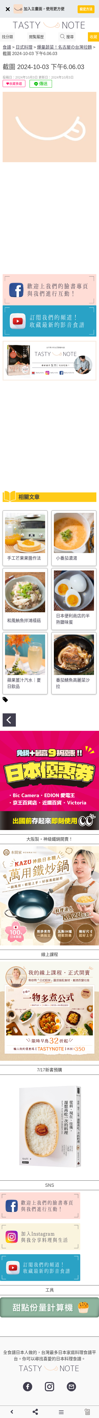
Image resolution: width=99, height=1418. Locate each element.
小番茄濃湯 (66, 558)
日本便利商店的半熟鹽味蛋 (73, 619)
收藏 (93, 37)
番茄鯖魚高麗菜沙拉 (73, 683)
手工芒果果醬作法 (24, 558)
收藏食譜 (15, 84)
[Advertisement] (49, 216)
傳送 (43, 83)
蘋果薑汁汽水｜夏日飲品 (24, 683)
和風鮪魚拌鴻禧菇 (24, 620)
